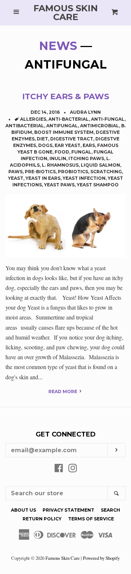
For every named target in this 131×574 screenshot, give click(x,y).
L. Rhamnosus (60, 165)
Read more (63, 391)
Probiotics (73, 171)
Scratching (106, 171)
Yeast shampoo (98, 184)
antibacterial (24, 125)
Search (110, 510)
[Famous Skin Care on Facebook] (58, 469)
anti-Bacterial (68, 119)
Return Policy (42, 518)
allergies (33, 119)
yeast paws (59, 184)
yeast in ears (42, 178)
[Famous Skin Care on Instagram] (72, 469)
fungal (81, 152)
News (58, 46)
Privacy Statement (68, 510)
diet (42, 138)
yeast (15, 178)
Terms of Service (91, 518)
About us (23, 510)
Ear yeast (67, 145)
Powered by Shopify (101, 558)
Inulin (57, 158)
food (62, 152)
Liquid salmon (100, 165)
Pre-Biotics (40, 171)
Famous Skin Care (65, 13)
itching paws (86, 158)
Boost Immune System (64, 132)
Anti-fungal (107, 119)
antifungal (62, 125)
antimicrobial (99, 125)
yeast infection (84, 178)
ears (89, 145)
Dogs (45, 145)
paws (15, 171)
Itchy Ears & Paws (65, 96)
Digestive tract (71, 138)
